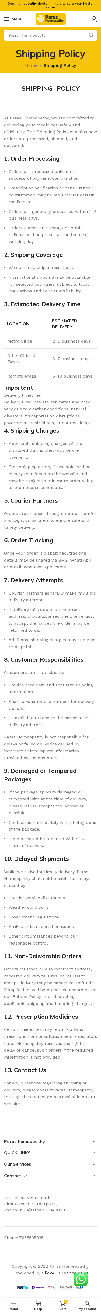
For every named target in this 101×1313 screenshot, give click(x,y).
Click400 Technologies (65, 1273)
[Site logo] (50, 18)
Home (31, 65)
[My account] (94, 18)
